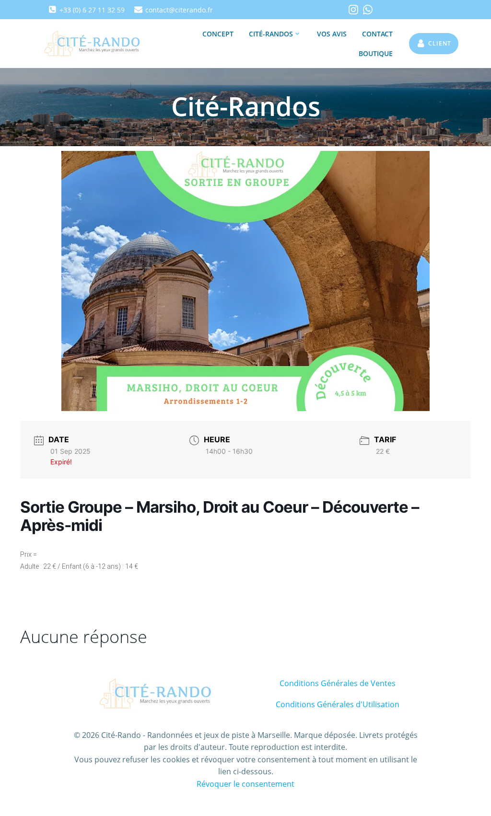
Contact (377, 33)
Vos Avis (332, 33)
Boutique (376, 53)
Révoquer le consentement (245, 784)
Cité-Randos (271, 33)
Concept (218, 33)
